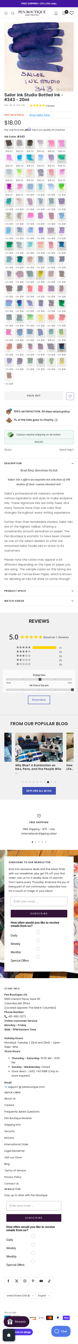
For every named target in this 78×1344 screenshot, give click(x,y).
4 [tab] (33, 782)
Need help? (66, 449)
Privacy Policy (12, 1177)
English (42, 1295)
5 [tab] (37, 782)
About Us (10, 1098)
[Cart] (64, 13)
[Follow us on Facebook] (8, 1281)
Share (8, 449)
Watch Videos (14, 600)
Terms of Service (15, 1170)
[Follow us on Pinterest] (33, 1281)
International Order (16, 1144)
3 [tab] (30, 782)
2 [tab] (26, 782)
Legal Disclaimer (14, 1151)
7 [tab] (44, 782)
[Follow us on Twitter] (17, 1281)
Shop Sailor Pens (39, 115)
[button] (56, 13)
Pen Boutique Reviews (18, 1118)
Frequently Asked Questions (22, 1111)
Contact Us (11, 1183)
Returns (9, 1138)
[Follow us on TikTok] (49, 1281)
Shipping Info (12, 1125)
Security (9, 1131)
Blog (7, 1164)
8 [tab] (48, 782)
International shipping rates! (39, 833)
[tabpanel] (39, 753)
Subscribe (39, 913)
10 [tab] (55, 782)
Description (13, 463)
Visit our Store (13, 1157)
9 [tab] (52, 782)
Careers (9, 1105)
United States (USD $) (18, 1295)
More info (39, 441)
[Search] (13, 13)
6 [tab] (41, 782)
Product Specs (15, 590)
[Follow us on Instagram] (25, 1281)
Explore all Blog (39, 791)
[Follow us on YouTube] (41, 1281)
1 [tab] (22, 782)
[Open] (9, 1335)
